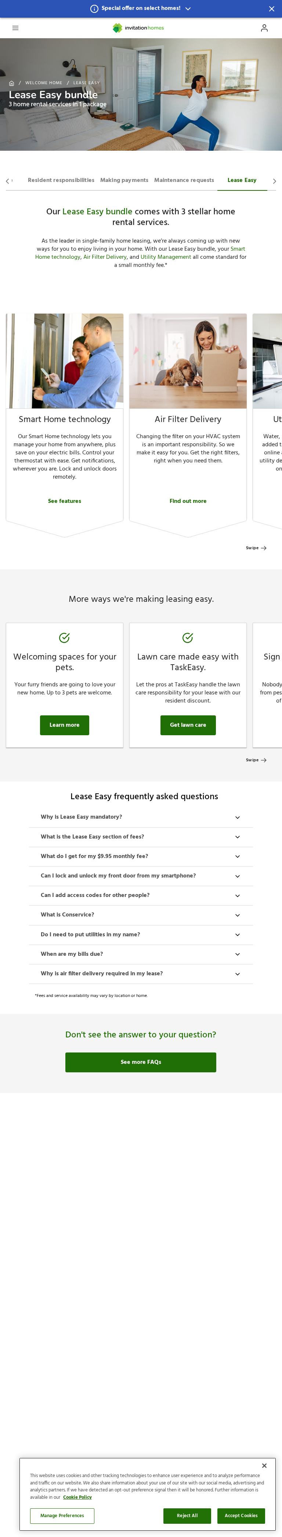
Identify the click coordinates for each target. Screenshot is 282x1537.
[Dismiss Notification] (271, 8)
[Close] (264, 1466)
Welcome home (43, 83)
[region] (147, 1494)
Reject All (187, 1516)
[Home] (138, 28)
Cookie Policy (77, 1497)
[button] (141, 9)
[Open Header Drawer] (15, 28)
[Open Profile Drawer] (264, 28)
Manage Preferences (62, 1516)
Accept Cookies (241, 1516)
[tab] (61, 179)
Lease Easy (86, 83)
